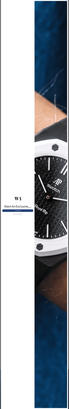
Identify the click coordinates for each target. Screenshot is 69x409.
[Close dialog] (67, 1)
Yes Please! (17, 210)
